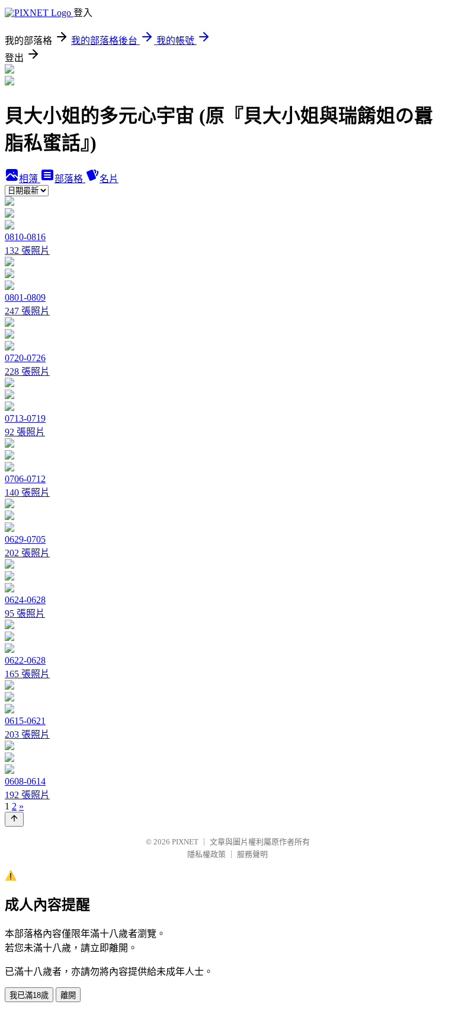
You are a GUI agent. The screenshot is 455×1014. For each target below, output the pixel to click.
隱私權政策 (206, 854)
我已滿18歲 (29, 995)
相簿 (29, 179)
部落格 (70, 179)
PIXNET (185, 841)
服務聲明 (252, 854)
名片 (109, 179)
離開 (68, 995)
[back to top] (14, 819)
